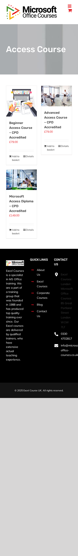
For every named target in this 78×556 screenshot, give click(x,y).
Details (30, 156)
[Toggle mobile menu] (70, 6)
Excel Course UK (32, 390)
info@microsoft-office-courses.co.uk (66, 350)
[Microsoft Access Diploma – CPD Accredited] (21, 179)
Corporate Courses (42, 295)
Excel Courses (42, 284)
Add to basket (15, 158)
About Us (41, 272)
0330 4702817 (66, 336)
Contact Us (42, 313)
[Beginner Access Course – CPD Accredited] (21, 101)
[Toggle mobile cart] (70, 10)
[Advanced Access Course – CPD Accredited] (56, 96)
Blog (40, 304)
